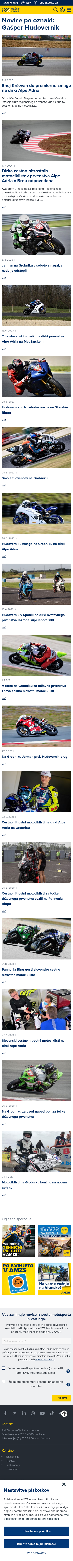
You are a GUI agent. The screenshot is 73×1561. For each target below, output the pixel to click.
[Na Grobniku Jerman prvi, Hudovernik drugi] (36, 726)
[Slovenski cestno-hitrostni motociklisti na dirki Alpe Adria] (36, 1009)
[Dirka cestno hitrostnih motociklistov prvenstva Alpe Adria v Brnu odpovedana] (36, 140)
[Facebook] (5, 1413)
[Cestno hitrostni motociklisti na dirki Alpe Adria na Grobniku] (36, 791)
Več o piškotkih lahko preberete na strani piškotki (36, 1517)
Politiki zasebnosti (44, 1359)
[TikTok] (52, 1413)
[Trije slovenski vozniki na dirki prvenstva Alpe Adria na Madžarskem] (36, 305)
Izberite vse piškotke (37, 1531)
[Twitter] (14, 1413)
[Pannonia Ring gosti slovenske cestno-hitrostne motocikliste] (36, 938)
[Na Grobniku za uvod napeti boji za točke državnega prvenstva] (36, 1080)
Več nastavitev (36, 1553)
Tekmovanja (12, 1456)
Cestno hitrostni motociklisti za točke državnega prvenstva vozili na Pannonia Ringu (32, 898)
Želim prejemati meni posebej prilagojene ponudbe (35, 1384)
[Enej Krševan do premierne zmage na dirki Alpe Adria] (36, 55)
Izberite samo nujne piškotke (36, 1544)
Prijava (62, 1398)
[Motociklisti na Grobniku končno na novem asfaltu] (36, 1151)
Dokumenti (12, 1469)
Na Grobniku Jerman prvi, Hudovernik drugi (35, 756)
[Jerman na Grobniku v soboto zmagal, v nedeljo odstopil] (36, 234)
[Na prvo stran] (19, 9)
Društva (10, 1461)
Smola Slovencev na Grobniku (25, 478)
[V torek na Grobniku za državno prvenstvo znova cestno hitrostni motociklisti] (36, 655)
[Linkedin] (24, 1413)
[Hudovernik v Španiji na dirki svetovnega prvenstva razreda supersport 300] (36, 584)
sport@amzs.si (43, 1438)
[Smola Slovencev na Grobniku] (36, 447)
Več (4, 113)
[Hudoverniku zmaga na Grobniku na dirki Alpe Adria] (36, 513)
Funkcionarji (13, 1465)
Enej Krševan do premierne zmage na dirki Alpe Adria (36, 88)
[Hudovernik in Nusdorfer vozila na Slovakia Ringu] (36, 376)
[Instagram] (33, 1413)
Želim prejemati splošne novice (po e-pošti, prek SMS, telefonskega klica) (35, 1370)
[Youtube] (42, 1413)
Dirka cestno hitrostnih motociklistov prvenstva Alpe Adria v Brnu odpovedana (31, 176)
